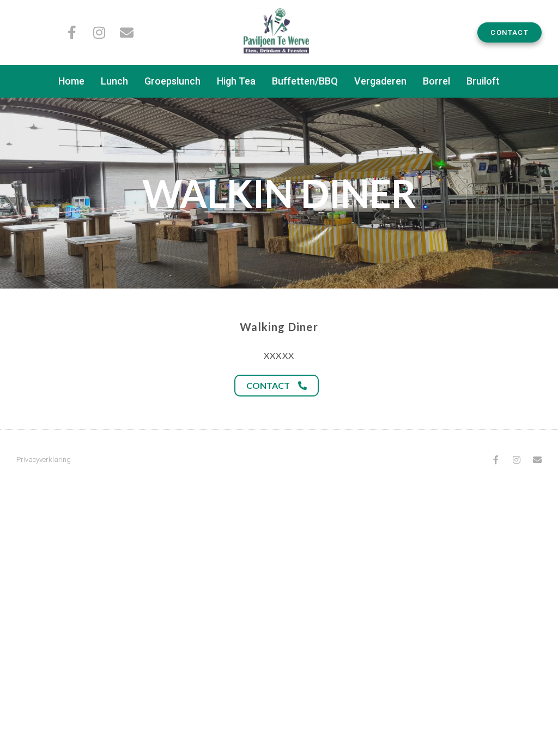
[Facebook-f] (72, 32)
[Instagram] (99, 32)
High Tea (236, 81)
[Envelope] (127, 32)
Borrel (436, 81)
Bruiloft (483, 81)
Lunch (114, 81)
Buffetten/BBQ (305, 81)
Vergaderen (380, 81)
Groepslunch (172, 81)
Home (71, 81)
